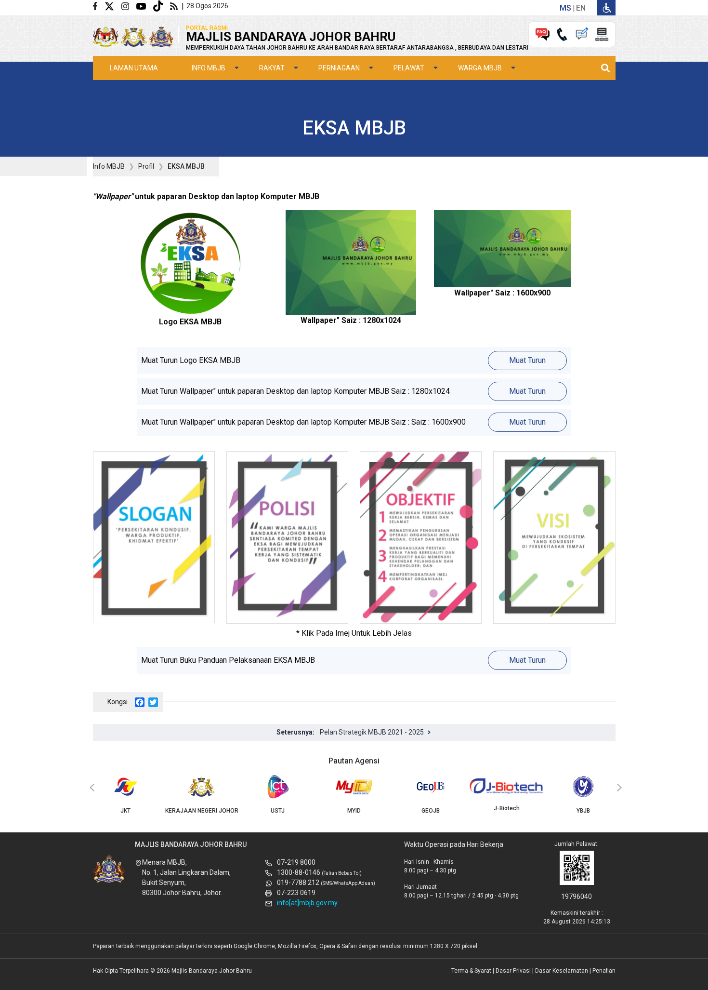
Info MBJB (208, 68)
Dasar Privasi (513, 970)
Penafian (604, 970)
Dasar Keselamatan (561, 970)
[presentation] (91, 788)
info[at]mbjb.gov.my (307, 903)
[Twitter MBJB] (113, 5)
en (581, 8)
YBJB (583, 810)
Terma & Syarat (471, 970)
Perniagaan (339, 68)
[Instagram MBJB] (128, 5)
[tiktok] (161, 5)
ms (565, 8)
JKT (125, 810)
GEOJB (430, 810)
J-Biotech (507, 808)
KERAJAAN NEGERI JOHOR (201, 810)
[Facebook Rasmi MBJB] (99, 5)
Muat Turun (527, 360)
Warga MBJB (480, 68)
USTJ (278, 810)
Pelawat (408, 68)
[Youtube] (144, 5)
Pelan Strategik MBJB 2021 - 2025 (372, 732)
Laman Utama (134, 68)
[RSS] (176, 5)
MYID (354, 810)
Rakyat (272, 68)
